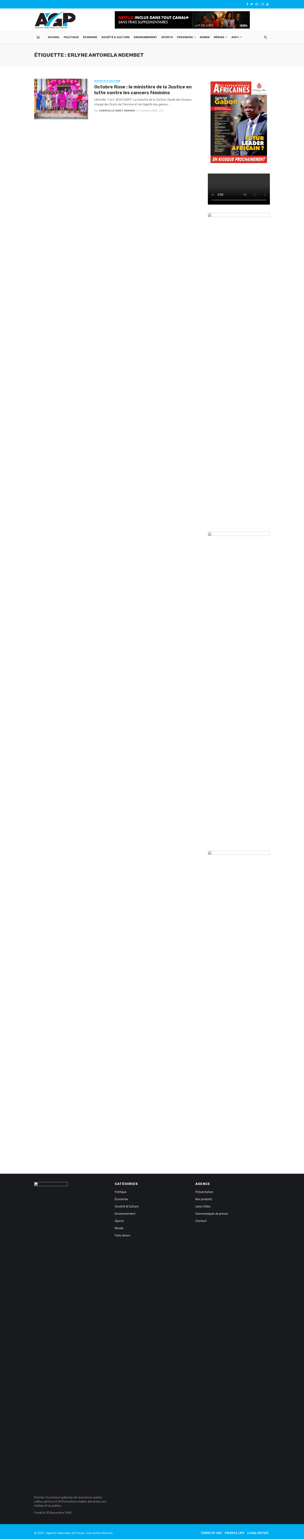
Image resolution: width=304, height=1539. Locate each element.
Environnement (145, 37)
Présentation (204, 1192)
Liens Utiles (203, 1206)
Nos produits (203, 1199)
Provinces (185, 37)
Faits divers (122, 1235)
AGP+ (235, 37)
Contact (201, 1221)
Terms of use (211, 1533)
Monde (205, 37)
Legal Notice (258, 1533)
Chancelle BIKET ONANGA (117, 110)
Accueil (54, 37)
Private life (234, 1533)
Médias (219, 37)
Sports (167, 37)
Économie (90, 37)
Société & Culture (115, 37)
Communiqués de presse (211, 1214)
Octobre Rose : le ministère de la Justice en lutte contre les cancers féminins (143, 89)
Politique (71, 37)
